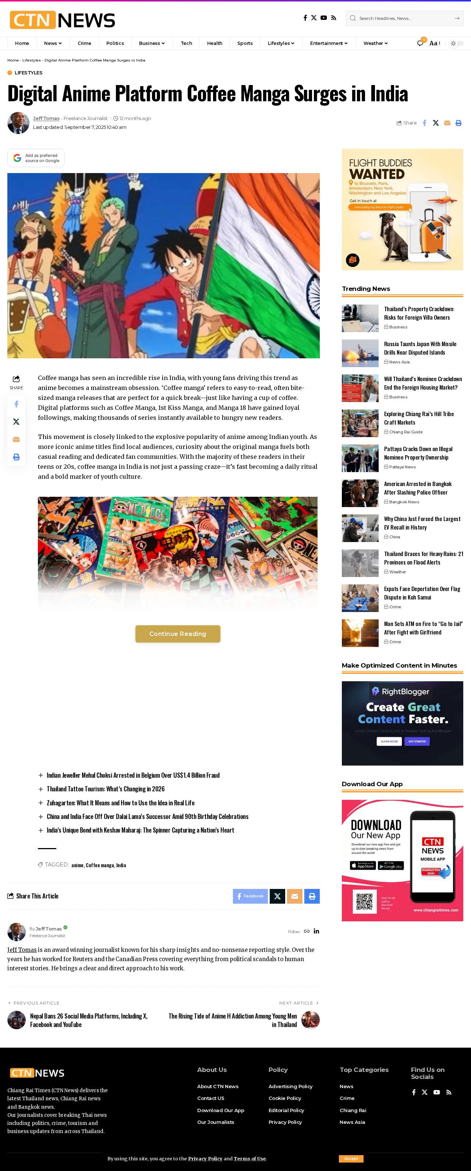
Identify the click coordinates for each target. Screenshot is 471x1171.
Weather (397, 571)
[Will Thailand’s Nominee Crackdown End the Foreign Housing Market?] (360, 388)
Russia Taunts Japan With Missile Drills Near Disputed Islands (420, 348)
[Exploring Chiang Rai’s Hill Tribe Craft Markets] (360, 423)
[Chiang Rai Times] (62, 18)
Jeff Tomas (46, 118)
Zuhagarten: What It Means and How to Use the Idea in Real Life (120, 802)
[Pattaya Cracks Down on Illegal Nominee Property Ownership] (360, 458)
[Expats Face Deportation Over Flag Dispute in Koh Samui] (360, 598)
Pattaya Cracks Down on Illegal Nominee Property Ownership (418, 452)
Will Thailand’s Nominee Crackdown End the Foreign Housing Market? (423, 382)
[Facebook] (305, 18)
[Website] (307, 931)
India (121, 865)
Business (398, 327)
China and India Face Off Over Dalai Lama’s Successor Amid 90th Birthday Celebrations (147, 816)
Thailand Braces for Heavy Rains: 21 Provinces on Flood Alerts (423, 557)
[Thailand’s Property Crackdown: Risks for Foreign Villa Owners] (360, 318)
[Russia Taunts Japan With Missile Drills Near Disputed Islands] (360, 353)
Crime (395, 606)
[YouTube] (324, 18)
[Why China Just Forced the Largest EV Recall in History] (360, 528)
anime (77, 865)
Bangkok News (404, 501)
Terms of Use (250, 1158)
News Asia (399, 362)
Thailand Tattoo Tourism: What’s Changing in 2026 (105, 788)
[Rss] (334, 18)
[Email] (447, 123)
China (394, 536)
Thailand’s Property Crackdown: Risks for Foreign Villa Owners (419, 313)
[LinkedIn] (316, 931)
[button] (351, 1159)
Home (13, 60)
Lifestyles (31, 60)
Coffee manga (100, 865)
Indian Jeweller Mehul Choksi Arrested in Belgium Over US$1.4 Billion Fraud (133, 775)
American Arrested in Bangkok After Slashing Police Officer (417, 487)
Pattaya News (402, 467)
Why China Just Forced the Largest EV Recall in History (422, 522)
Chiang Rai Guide (405, 432)
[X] (314, 18)
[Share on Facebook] (424, 123)
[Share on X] (436, 123)
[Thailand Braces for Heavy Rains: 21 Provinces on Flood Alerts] (360, 563)
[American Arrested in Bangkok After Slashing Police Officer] (360, 493)
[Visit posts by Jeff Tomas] (18, 123)
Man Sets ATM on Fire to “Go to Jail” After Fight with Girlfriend (423, 627)
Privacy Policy (205, 1158)
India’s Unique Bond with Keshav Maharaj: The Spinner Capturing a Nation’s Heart (140, 829)
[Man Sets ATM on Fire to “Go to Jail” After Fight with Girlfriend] (360, 633)
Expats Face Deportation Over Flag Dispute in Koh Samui (422, 592)
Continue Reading (177, 633)
